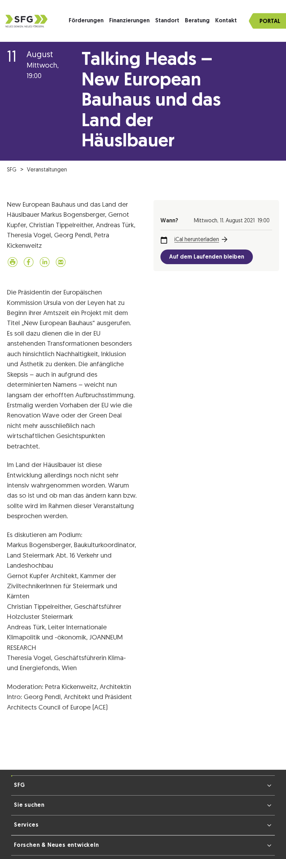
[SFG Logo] (26, 21)
